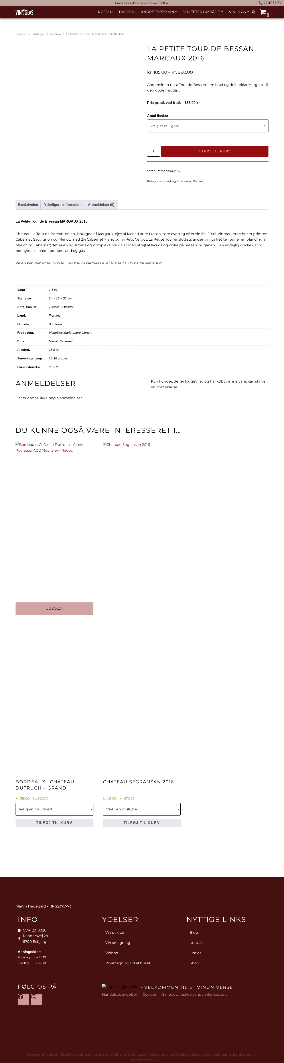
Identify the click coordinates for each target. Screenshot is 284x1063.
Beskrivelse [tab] (28, 205)
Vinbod (111, 953)
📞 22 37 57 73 (269, 3)
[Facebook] (23, 999)
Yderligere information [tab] (63, 205)
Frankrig (37, 34)
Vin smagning (117, 943)
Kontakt (197, 943)
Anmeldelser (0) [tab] (101, 205)
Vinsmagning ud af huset (127, 963)
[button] (176, 12)
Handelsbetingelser (119, 994)
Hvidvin (127, 12)
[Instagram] (36, 999)
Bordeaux (54, 34)
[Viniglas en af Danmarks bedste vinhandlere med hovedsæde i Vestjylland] (24, 12)
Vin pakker (114, 932)
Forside (21, 34)
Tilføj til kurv (214, 151)
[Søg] (253, 12)
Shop (194, 963)
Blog (194, 932)
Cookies (150, 994)
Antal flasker (157, 116)
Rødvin (105, 12)
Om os (195, 953)
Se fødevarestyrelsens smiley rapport (194, 994)
